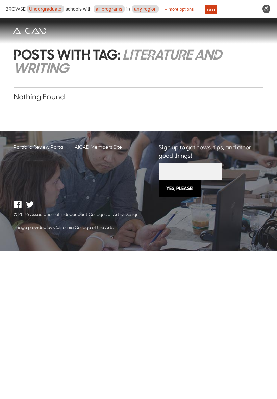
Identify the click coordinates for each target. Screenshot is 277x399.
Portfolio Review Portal (39, 147)
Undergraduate (45, 8)
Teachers (50, 56)
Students (16, 56)
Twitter (30, 204)
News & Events (149, 56)
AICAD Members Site (98, 147)
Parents (83, 56)
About (111, 56)
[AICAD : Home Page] (29, 31)
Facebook (18, 204)
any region (145, 8)
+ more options (179, 9)
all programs (109, 8)
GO (210, 10)
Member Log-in (235, 56)
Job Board (191, 56)
